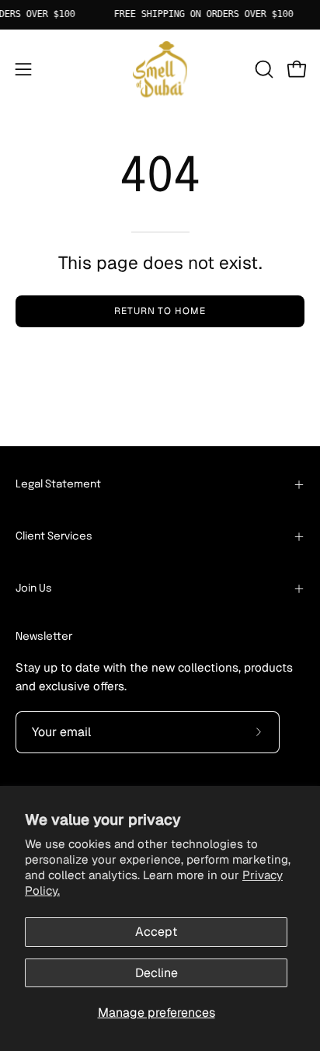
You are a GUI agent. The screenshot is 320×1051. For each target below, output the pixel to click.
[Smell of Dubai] (160, 69)
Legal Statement (58, 484)
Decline (156, 973)
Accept (156, 932)
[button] (262, 69)
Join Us (34, 588)
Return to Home (160, 311)
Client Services (54, 536)
